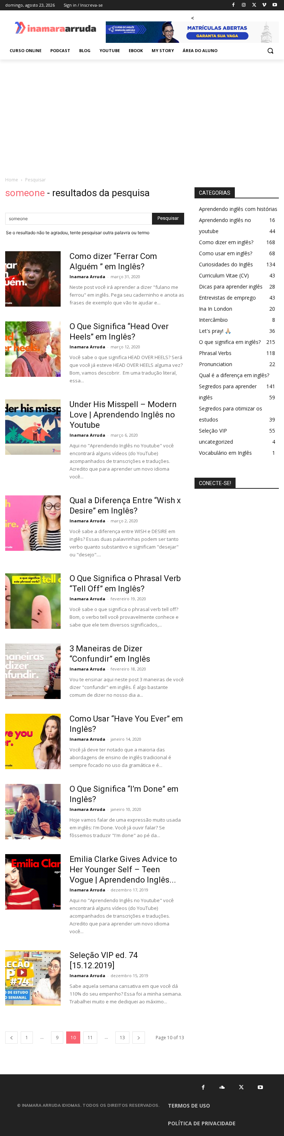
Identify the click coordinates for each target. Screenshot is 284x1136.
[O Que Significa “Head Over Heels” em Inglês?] (33, 349)
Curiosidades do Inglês (226, 264)
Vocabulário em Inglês (225, 452)
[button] (270, 50)
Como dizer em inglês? (226, 242)
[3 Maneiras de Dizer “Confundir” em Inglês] (33, 671)
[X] (254, 5)
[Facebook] (233, 5)
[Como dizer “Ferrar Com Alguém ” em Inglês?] (33, 279)
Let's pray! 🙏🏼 (215, 330)
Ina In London (215, 308)
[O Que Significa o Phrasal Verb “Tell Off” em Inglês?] (33, 601)
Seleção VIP (213, 430)
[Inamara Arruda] (55, 28)
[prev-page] (11, 1037)
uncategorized (216, 441)
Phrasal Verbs (215, 353)
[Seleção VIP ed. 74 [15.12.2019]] (33, 978)
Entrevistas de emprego (227, 297)
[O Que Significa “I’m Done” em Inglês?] (33, 811)
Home (11, 180)
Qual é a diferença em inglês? (234, 375)
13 (122, 1037)
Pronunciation (215, 364)
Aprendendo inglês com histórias (238, 208)
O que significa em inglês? (230, 341)
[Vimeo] (264, 5)
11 (90, 1037)
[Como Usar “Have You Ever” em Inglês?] (33, 741)
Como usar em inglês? (225, 253)
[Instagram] (244, 5)
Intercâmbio (213, 319)
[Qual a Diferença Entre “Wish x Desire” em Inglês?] (33, 523)
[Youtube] (274, 5)
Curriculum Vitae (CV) (224, 275)
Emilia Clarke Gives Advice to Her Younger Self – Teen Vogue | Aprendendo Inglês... (123, 869)
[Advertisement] (142, 115)
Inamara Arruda (87, 276)
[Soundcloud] (222, 1087)
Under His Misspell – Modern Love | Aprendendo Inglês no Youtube (123, 415)
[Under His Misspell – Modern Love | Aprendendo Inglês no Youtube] (33, 427)
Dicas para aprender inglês (231, 286)
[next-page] (138, 1037)
